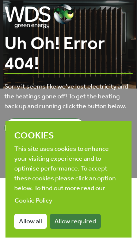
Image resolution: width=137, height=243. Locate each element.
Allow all (30, 221)
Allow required (75, 221)
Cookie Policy (33, 200)
